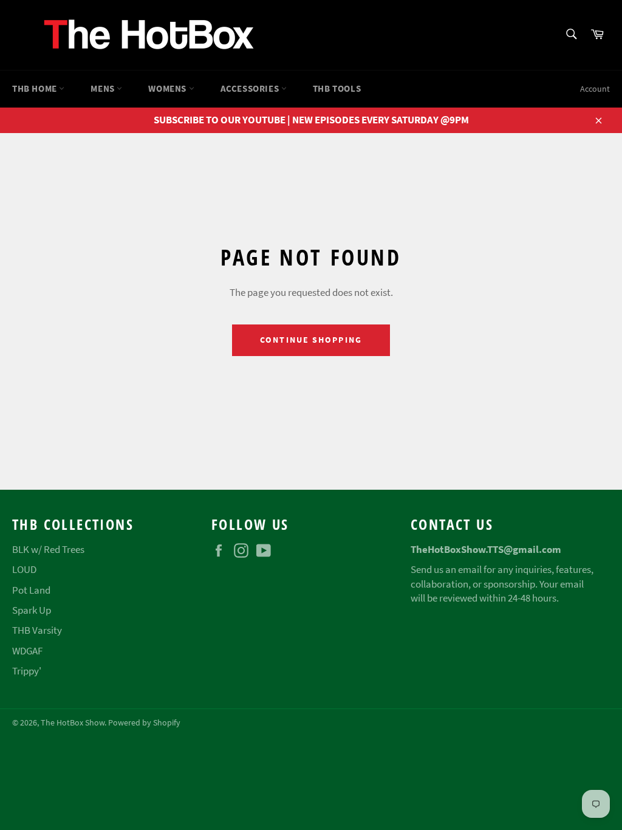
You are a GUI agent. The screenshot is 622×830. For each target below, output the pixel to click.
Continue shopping (311, 339)
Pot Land (31, 590)
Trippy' (26, 670)
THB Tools (337, 88)
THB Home (35, 88)
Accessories (250, 88)
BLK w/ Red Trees (48, 549)
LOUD (24, 569)
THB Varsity (37, 630)
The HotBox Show (72, 723)
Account (595, 88)
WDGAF (27, 650)
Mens (104, 88)
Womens (168, 88)
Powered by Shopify (144, 723)
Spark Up (31, 610)
